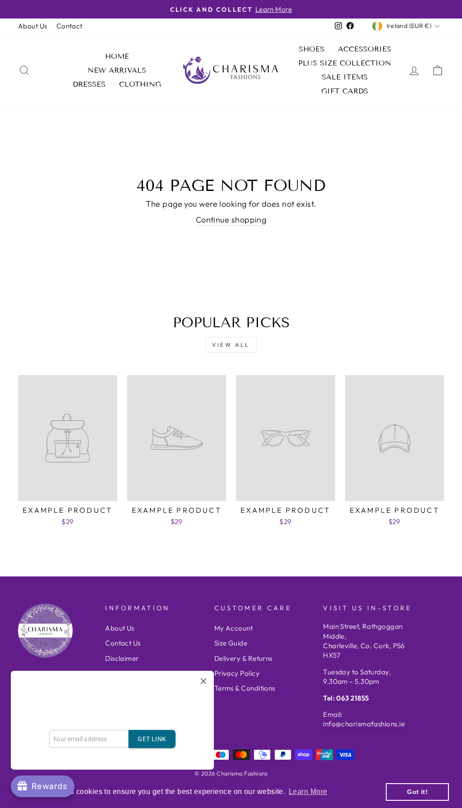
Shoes (311, 49)
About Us (32, 26)
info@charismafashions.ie (364, 724)
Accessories (364, 49)
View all (231, 344)
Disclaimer (122, 658)
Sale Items (345, 77)
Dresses (89, 84)
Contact (69, 26)
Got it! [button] (417, 791)
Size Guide (231, 643)
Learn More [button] (308, 791)
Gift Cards (344, 91)
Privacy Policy (236, 673)
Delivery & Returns (243, 658)
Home (117, 56)
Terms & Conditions (244, 688)
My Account (233, 628)
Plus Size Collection (344, 63)
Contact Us (123, 643)
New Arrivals (117, 70)
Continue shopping (231, 219)
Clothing (140, 84)
